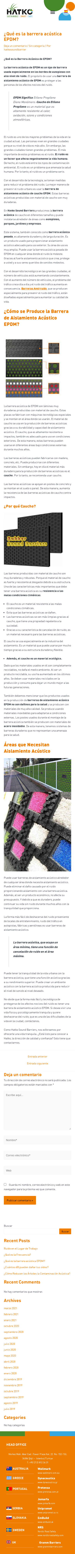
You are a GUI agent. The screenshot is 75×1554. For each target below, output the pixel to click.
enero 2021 (10, 1320)
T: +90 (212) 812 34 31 (37, 1462)
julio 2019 (9, 1409)
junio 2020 (10, 1349)
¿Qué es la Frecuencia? (17, 1254)
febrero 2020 (11, 1367)
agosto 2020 (11, 1337)
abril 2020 (9, 1361)
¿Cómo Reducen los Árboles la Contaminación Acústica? (37, 1273)
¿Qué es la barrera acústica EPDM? (24, 1261)
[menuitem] (66, 12)
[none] (66, 12)
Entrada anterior (37, 1056)
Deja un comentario (15, 45)
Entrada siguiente (37, 1063)
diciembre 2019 (13, 1379)
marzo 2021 (10, 1308)
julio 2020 (9, 1343)
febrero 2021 (11, 1314)
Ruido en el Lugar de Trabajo (21, 1248)
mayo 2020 (10, 1355)
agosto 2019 (11, 1403)
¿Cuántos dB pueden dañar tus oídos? (26, 1267)
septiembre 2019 (13, 1397)
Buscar (8, 1225)
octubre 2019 (11, 1391)
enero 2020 (10, 1373)
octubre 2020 (11, 1325)
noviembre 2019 (13, 1385)
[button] (52, 12)
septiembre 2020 (13, 1331)
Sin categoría (36, 45)
